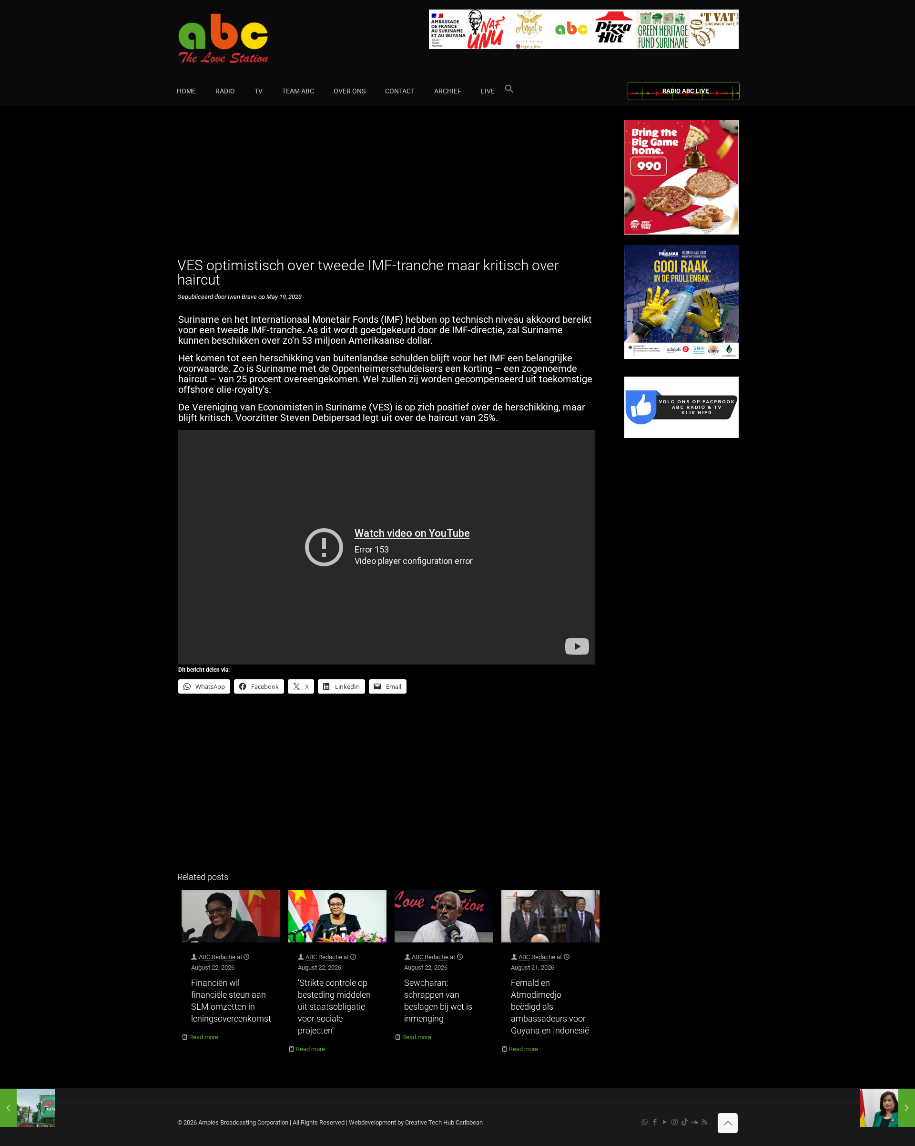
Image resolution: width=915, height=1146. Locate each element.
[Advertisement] (390, 187)
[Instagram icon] (674, 1122)
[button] (509, 91)
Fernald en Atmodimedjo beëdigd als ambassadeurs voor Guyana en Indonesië (550, 1006)
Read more (203, 1037)
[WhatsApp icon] (644, 1122)
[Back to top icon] (728, 1123)
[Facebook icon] (654, 1122)
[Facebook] (681, 436)
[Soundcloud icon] (694, 1122)
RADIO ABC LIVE (685, 90)
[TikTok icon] (684, 1122)
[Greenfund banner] (681, 356)
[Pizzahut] (681, 232)
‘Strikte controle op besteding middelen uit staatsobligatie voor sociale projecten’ (334, 1006)
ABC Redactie (217, 957)
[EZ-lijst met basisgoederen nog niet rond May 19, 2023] (887, 1108)
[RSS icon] (704, 1122)
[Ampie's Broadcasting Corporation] (242, 38)
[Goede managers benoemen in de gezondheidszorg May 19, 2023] (27, 1108)
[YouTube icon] (664, 1122)
